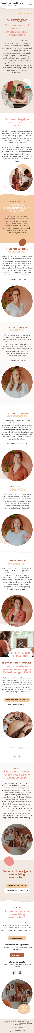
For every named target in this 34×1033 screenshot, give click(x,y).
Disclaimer (23, 1023)
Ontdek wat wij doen (15, 885)
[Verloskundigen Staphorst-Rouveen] (12, 4)
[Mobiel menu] (31, 4)
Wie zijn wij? (28, 13)
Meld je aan (16, 955)
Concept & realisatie (17, 1027)
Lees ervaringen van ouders (16, 890)
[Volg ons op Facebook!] (14, 972)
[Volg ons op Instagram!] (20, 972)
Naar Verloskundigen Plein (15, 700)
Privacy (29, 1023)
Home (20, 13)
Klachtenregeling (17, 1025)
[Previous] (14, 756)
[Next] (19, 756)
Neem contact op (16, 938)
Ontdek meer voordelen (15, 705)
